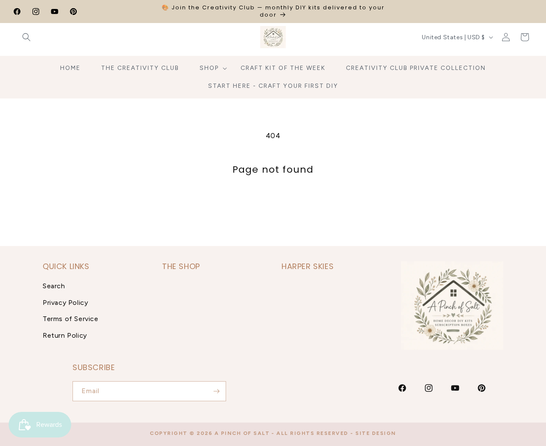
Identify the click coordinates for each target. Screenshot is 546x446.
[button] (26, 37)
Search (54, 286)
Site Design (375, 433)
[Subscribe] (216, 391)
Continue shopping (273, 207)
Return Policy (65, 335)
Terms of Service (71, 319)
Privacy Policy (65, 302)
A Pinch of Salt (242, 433)
